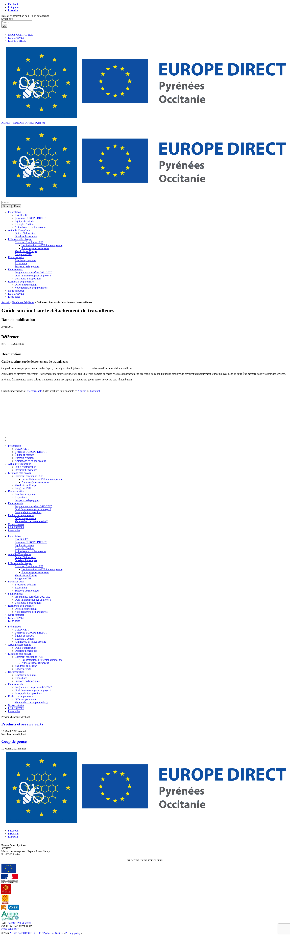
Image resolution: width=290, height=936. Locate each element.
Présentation (14, 212)
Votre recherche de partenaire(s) (31, 287)
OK (4, 26)
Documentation (16, 257)
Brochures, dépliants (25, 260)
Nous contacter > (10, 928)
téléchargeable (34, 391)
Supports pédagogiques (27, 266)
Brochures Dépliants (23, 302)
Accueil (5, 302)
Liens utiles (14, 296)
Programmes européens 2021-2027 (33, 272)
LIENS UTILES (17, 40)
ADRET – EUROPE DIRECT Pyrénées (23, 122)
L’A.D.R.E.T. (22, 215)
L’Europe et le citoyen (20, 239)
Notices (59, 933)
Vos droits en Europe (26, 251)
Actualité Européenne (19, 230)
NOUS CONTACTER (20, 34)
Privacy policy (73, 933)
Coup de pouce (14, 741)
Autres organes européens (35, 248)
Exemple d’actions (24, 224)
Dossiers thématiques (26, 236)
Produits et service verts (22, 724)
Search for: (7, 18)
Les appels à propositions (28, 278)
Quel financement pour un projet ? (33, 275)
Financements (15, 269)
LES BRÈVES (16, 37)
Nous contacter (16, 290)
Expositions (21, 263)
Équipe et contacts (24, 221)
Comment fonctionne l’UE (29, 242)
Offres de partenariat (25, 284)
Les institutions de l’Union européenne (41, 245)
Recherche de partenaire (21, 281)
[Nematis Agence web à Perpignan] (90, 933)
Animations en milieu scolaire (30, 227)
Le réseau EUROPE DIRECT (31, 218)
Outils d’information (25, 233)
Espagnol (95, 391)
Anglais (82, 391)
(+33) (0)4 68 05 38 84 (19, 922)
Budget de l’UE (23, 254)
